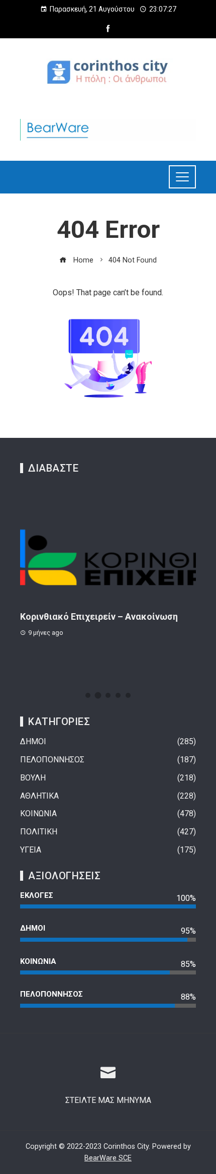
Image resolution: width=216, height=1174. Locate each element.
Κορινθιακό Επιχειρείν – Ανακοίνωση (99, 616)
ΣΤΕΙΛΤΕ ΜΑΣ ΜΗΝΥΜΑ (108, 1100)
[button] (87, 695)
